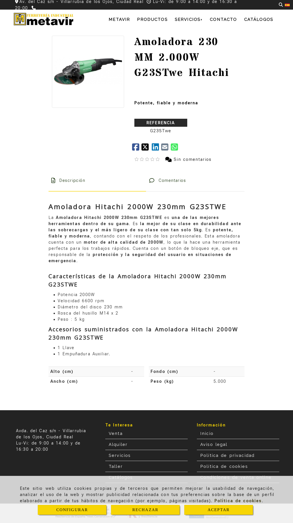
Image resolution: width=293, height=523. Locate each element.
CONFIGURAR (72, 509)
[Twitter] (146, 148)
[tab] (97, 180)
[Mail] (166, 148)
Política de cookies (238, 500)
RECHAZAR (145, 509)
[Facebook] (136, 148)
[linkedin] (156, 148)
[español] (287, 4)
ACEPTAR (219, 509)
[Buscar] (281, 5)
